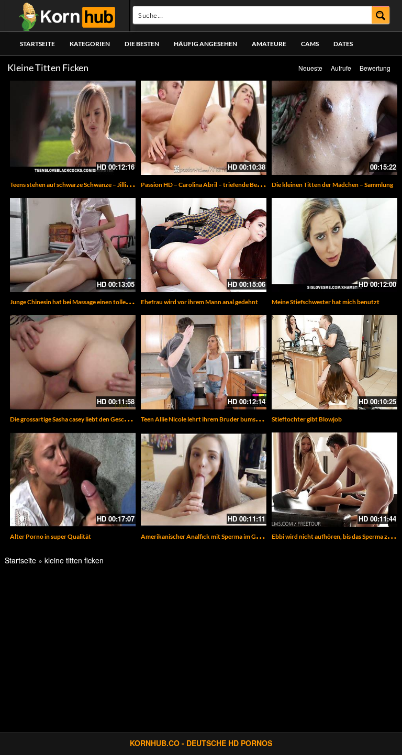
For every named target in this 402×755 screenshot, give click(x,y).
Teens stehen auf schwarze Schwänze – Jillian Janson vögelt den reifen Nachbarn (119, 184)
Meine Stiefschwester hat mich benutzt (325, 302)
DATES (343, 44)
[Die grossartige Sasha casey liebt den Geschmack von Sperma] (73, 362)
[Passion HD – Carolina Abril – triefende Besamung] (203, 128)
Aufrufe (341, 67)
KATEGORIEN (90, 44)
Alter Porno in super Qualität (50, 536)
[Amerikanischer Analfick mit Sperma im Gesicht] (203, 479)
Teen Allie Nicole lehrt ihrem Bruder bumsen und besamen (220, 419)
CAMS (310, 44)
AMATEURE (269, 44)
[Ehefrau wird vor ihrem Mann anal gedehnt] (203, 245)
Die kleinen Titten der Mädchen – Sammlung (332, 184)
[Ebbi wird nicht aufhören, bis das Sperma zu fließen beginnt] (334, 479)
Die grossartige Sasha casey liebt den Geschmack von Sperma (93, 419)
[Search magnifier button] (381, 15)
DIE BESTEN (142, 44)
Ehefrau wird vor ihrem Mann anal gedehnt (199, 302)
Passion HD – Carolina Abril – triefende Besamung (209, 184)
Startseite (37, 44)
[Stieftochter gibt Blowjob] (334, 362)
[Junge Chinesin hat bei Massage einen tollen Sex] (73, 245)
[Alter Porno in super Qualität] (73, 479)
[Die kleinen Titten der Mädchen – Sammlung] (334, 128)
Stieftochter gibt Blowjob (307, 419)
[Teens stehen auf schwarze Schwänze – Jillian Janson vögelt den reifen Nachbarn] (73, 128)
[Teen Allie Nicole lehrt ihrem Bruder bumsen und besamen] (203, 362)
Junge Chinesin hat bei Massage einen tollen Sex (75, 302)
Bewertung (375, 67)
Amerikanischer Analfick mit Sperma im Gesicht (207, 536)
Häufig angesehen (205, 44)
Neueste (310, 67)
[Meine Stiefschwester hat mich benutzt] (334, 245)
